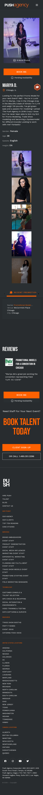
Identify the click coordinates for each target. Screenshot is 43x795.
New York (6, 684)
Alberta (6, 732)
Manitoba (6, 738)
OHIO (4, 701)
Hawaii (5, 722)
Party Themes (8, 626)
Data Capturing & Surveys (14, 612)
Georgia (6, 669)
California (7, 651)
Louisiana (6, 675)
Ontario (6, 747)
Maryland (6, 678)
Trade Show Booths (11, 622)
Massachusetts (9, 681)
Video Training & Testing (14, 608)
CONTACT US (7, 506)
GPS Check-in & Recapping (14, 599)
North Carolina (9, 690)
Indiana (5, 716)
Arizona (6, 648)
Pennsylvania (8, 710)
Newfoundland (9, 744)
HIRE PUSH (6, 496)
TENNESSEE (7, 719)
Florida (6, 666)
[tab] (24, 294)
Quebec (5, 753)
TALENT (5, 499)
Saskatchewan (9, 750)
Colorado (6, 657)
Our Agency (7, 516)
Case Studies (8, 527)
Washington (8, 713)
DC (3, 660)
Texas (5, 707)
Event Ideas (7, 629)
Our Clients (7, 520)
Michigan (6, 687)
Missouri (6, 698)
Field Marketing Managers (15, 582)
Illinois (5, 663)
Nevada (5, 654)
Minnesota (7, 692)
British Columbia (10, 735)
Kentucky (6, 672)
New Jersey (7, 704)
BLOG (4, 502)
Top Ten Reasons (10, 523)
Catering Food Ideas (11, 633)
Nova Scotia (7, 741)
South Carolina (9, 695)
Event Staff (8, 541)
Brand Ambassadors (11, 537)
